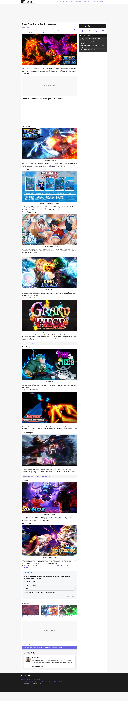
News (93, 2)
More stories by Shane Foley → (40, 666)
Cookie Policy (35, 681)
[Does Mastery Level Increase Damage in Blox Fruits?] (49, 610)
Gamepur (28, 678)
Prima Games (45, 678)
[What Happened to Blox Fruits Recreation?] (68, 610)
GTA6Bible (38, 679)
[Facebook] (96, 30)
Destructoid (66, 678)
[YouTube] (103, 30)
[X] (89, 30)
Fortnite (78, 2)
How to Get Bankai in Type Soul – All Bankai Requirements (92, 45)
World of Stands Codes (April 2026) (87, 49)
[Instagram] (82, 30)
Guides (59, 2)
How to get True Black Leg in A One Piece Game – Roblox (42, 476)
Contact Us (28, 681)
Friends (28, 589)
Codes (65, 2)
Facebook (38, 647)
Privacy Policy (42, 681)
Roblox (71, 2)
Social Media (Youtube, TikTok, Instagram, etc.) (41, 592)
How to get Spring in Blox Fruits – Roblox (38, 343)
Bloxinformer (32, 679)
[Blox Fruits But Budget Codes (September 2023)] (30, 610)
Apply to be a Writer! (57, 681)
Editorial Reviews (31, 581)
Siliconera (51, 678)
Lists (28, 644)
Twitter (32, 647)
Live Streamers (31, 585)
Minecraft (86, 2)
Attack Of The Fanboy (36, 678)
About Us (100, 2)
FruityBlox (26, 679)
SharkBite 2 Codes (84, 47)
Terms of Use (49, 681)
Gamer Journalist (73, 678)
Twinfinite (23, 678)
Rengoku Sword (48, 166)
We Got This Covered (58, 678)
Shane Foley (27, 27)
